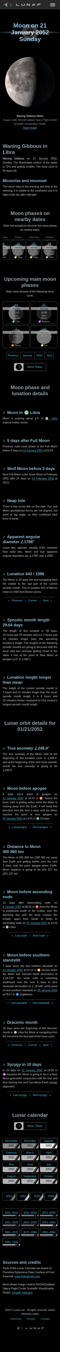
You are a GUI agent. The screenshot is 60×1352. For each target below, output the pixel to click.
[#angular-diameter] (4, 536)
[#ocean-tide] (4, 500)
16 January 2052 (33, 450)
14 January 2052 (13, 970)
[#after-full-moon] (4, 440)
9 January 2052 (12, 906)
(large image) (30, 127)
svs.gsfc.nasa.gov (22, 1292)
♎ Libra (51, 418)
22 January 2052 (36, 923)
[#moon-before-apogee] (4, 788)
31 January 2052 (32, 1070)
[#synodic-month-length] (4, 620)
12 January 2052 (13, 798)
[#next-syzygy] (4, 1064)
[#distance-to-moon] (4, 846)
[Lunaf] (23, 4)
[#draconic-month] (4, 1022)
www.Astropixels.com (27, 1276)
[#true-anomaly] (4, 748)
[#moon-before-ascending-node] (4, 891)
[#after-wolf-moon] (4, 468)
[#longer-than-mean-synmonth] (4, 677)
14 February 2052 (43, 478)
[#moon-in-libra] (4, 412)
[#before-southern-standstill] (4, 955)
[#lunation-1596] (4, 574)
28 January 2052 (47, 990)
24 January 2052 (12, 818)
